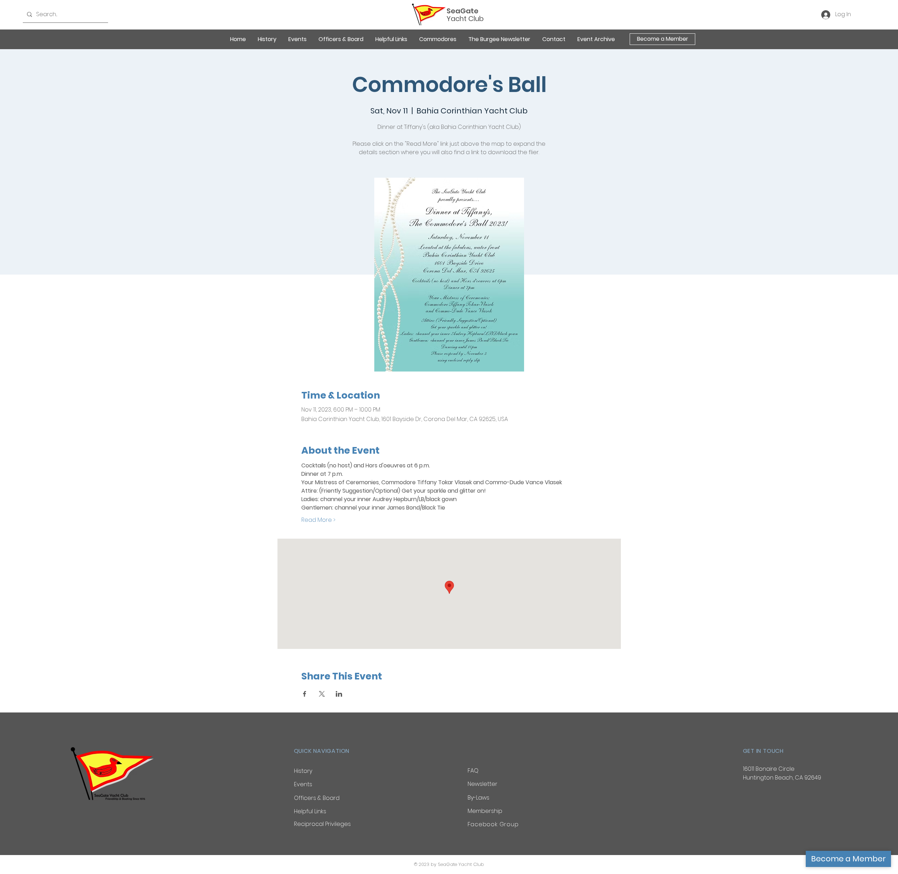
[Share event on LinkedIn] (339, 694)
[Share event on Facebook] (304, 694)
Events (303, 784)
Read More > (318, 520)
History (303, 771)
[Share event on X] (322, 694)
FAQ (473, 771)
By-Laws (478, 798)
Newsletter (482, 784)
